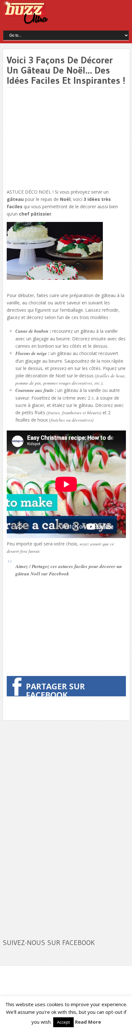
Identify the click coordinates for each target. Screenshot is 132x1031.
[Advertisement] (60, 138)
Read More (88, 1022)
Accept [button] (63, 1022)
